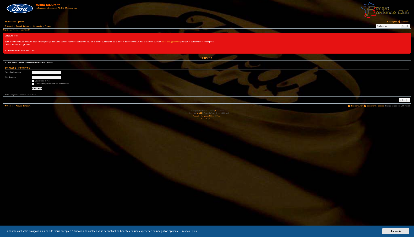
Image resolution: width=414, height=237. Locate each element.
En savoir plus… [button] (189, 231)
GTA (216, 111)
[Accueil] (20, 8)
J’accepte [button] (396, 231)
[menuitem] (20, 22)
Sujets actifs (26, 30)
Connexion (10, 68)
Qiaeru (218, 116)
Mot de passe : (11, 77)
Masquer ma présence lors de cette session (51, 84)
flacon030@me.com (171, 42)
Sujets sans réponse (11, 30)
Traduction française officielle (203, 116)
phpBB (199, 113)
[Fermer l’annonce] (408, 35)
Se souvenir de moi (42, 81)
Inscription (24, 68)
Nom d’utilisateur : (13, 72)
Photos (207, 58)
